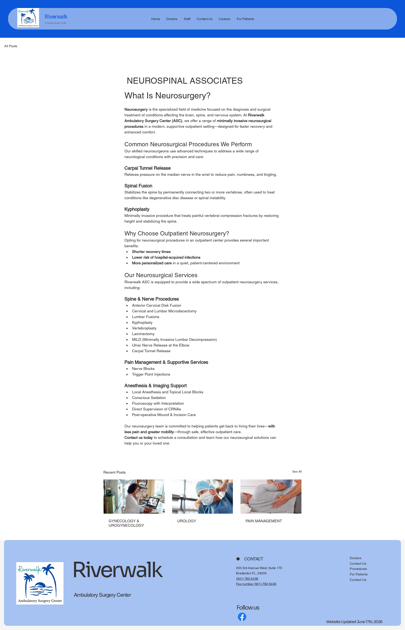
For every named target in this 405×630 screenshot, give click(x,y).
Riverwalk (56, 18)
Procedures (358, 569)
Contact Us (358, 563)
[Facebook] (242, 616)
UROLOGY (186, 521)
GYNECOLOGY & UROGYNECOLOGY (126, 523)
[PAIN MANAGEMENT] (270, 497)
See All (297, 471)
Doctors (355, 558)
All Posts (10, 46)
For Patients (359, 574)
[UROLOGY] (202, 497)
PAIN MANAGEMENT (264, 521)
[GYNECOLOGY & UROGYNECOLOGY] (134, 497)
